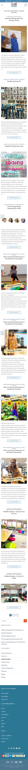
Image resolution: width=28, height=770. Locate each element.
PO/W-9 (3, 717)
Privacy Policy (5, 738)
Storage (3, 677)
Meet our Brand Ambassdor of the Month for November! (14, 323)
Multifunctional (10, 509)
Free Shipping (4, 714)
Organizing (22, 79)
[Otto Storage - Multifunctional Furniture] (14, 5)
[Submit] (25, 620)
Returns (3, 723)
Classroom (10, 16)
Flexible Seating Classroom (14, 146)
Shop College (4, 693)
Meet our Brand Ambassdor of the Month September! (14, 451)
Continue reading (14, 72)
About (3, 708)
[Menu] (2, 5)
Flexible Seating (17, 16)
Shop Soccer (4, 699)
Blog (2, 726)
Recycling (3, 671)
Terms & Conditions (6, 735)
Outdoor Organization (7, 668)
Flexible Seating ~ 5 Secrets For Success (14, 512)
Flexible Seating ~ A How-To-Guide (14, 577)
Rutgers (3, 674)
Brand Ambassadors (9, 204)
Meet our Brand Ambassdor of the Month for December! (14, 258)
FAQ (2, 720)
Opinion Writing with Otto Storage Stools (14, 19)
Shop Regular (4, 696)
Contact (3, 711)
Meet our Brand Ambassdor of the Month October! (14, 388)
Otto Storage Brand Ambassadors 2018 (14, 207)
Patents (3, 741)
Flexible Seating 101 (14, 81)
